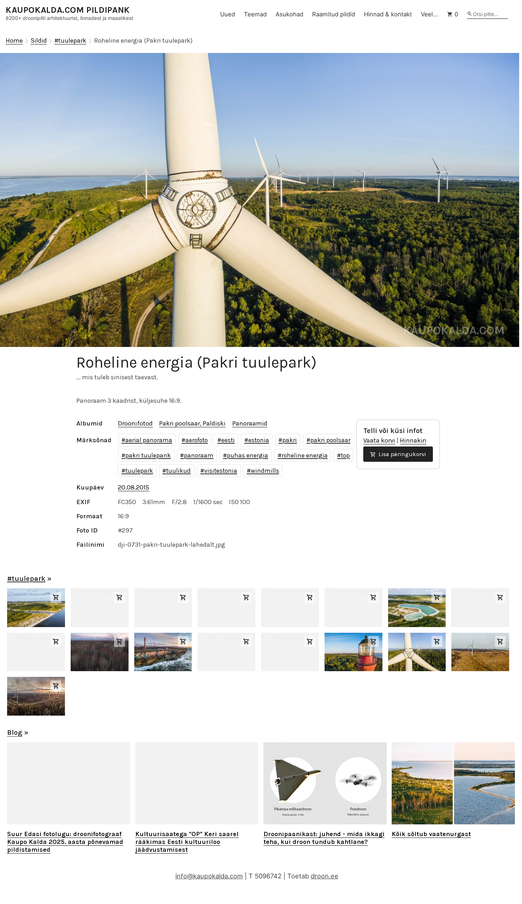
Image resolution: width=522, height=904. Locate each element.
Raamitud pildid (333, 14)
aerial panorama (148, 440)
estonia (258, 440)
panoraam (198, 455)
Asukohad (289, 14)
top (345, 455)
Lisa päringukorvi (401, 454)
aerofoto (196, 440)
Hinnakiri (413, 440)
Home (14, 40)
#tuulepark (70, 40)
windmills (265, 470)
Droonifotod (135, 423)
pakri (289, 440)
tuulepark (139, 470)
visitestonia (220, 470)
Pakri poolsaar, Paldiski (192, 423)
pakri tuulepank (148, 455)
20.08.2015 (133, 487)
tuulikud (178, 470)
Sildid (39, 40)
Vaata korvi (379, 440)
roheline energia (305, 455)
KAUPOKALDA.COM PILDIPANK (68, 10)
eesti (228, 440)
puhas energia (247, 455)
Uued (227, 14)
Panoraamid (249, 423)
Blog (14, 732)
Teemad (255, 14)
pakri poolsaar (330, 440)
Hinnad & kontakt (388, 14)
